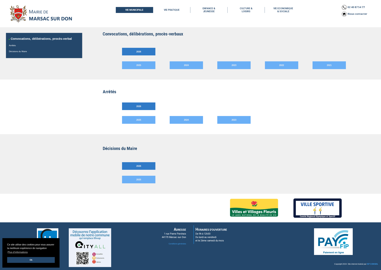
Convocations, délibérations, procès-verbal (41, 38)
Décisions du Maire (18, 51)
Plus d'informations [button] (18, 252)
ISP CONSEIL (372, 264)
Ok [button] (31, 260)
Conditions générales (177, 243)
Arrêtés (12, 45)
